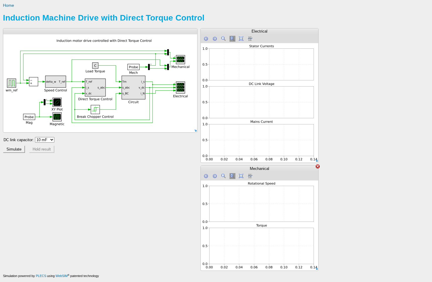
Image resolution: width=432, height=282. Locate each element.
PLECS (41, 276)
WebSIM (62, 276)
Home (8, 5)
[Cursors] (250, 39)
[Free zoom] (224, 39)
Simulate (13, 149)
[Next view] (215, 39)
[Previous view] (206, 39)
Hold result (42, 149)
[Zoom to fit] (241, 39)
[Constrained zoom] (232, 39)
